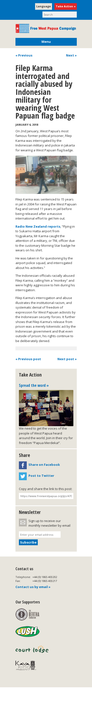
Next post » (67, 359)
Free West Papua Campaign (46, 28)
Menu (46, 41)
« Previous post (28, 359)
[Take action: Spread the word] (46, 408)
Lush (27, 632)
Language (43, 6)
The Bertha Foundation (27, 614)
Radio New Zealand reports (37, 226)
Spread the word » (34, 385)
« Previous (23, 55)
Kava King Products (28, 666)
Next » (71, 55)
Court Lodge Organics (32, 649)
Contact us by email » (33, 587)
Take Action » (66, 6)
